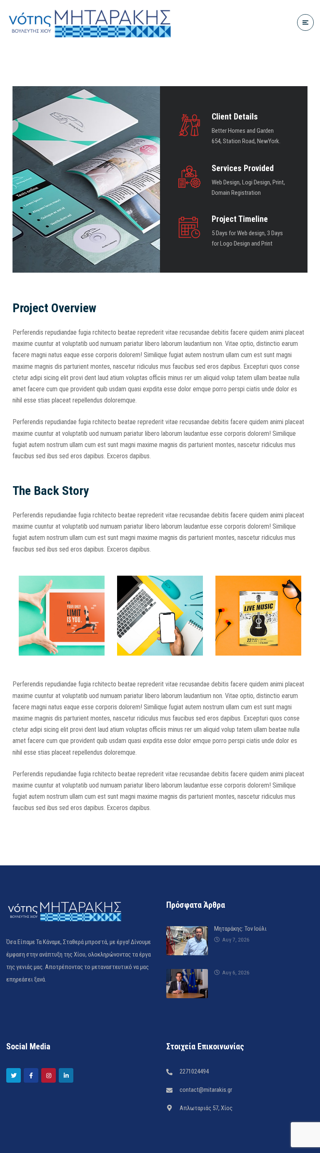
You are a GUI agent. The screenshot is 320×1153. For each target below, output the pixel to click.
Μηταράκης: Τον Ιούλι (240, 928)
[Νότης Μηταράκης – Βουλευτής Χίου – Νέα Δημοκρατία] (89, 22)
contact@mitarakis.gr (206, 1089)
